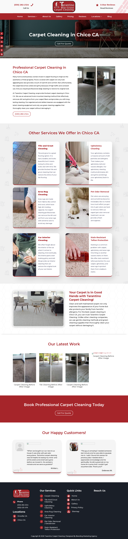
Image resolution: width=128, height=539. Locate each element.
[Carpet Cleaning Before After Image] (24, 382)
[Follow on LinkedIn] (1, 37)
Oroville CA (22, 516)
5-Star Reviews (107, 5)
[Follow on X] (1, 42)
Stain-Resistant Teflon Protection (52, 528)
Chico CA (21, 520)
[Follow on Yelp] (1, 50)
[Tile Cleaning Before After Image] (51, 382)
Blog (109, 17)
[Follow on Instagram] (1, 46)
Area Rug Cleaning (53, 512)
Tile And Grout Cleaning (51, 501)
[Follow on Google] (1, 54)
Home (20, 17)
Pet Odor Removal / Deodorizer (53, 522)
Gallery (59, 17)
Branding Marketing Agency (86, 536)
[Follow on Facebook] (1, 33)
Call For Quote (64, 44)
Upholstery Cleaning (49, 507)
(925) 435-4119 (22, 507)
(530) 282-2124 (21, 5)
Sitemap (75, 511)
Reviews (82, 17)
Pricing (70, 17)
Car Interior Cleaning (50, 516)
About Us (46, 17)
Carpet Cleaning (52, 496)
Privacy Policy (77, 508)
